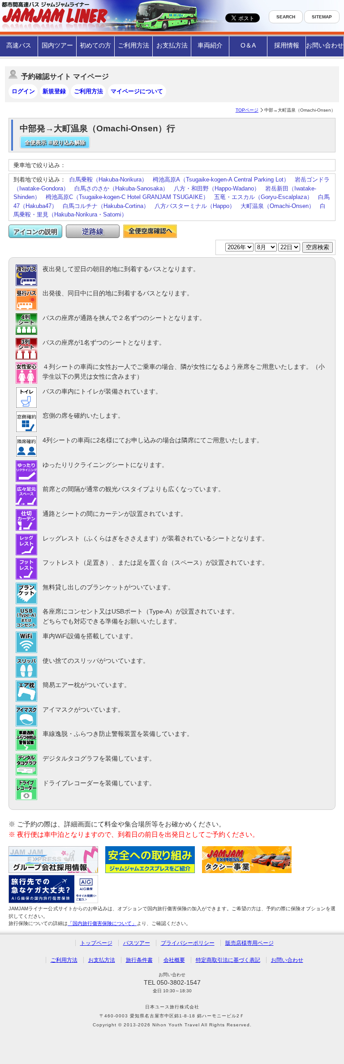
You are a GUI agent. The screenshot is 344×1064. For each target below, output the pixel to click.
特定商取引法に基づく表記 (228, 960)
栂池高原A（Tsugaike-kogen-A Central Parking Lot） (221, 179)
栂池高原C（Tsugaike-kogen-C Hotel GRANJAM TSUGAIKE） (127, 197)
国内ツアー (57, 45)
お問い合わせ (325, 45)
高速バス (18, 45)
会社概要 (174, 960)
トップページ (96, 943)
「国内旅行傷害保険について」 (102, 923)
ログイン (23, 91)
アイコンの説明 (35, 231)
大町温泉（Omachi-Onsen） (277, 206)
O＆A (248, 45)
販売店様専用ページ (249, 943)
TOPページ (247, 110)
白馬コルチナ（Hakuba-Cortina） (106, 206)
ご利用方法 (133, 45)
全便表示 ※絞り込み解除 (55, 142)
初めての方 (95, 45)
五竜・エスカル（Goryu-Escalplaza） (263, 197)
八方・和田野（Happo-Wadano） (217, 188)
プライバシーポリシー (188, 943)
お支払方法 (172, 45)
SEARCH (285, 16)
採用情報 (286, 45)
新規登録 (54, 91)
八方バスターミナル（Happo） (195, 206)
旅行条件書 (139, 960)
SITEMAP (322, 16)
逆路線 (92, 231)
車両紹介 (210, 45)
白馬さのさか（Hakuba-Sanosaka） (121, 188)
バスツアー (136, 943)
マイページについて (137, 91)
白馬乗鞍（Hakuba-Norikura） (108, 179)
